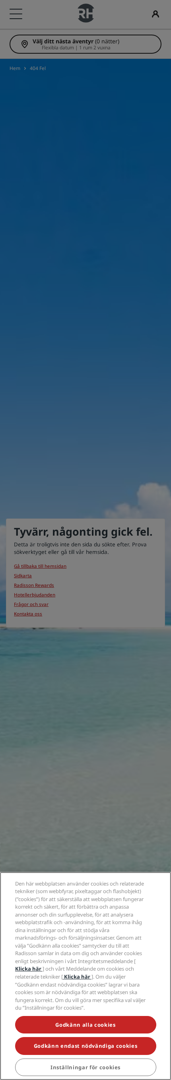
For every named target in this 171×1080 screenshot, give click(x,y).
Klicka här (29, 968)
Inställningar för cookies (85, 1067)
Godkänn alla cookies (85, 1024)
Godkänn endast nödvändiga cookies (85, 1045)
